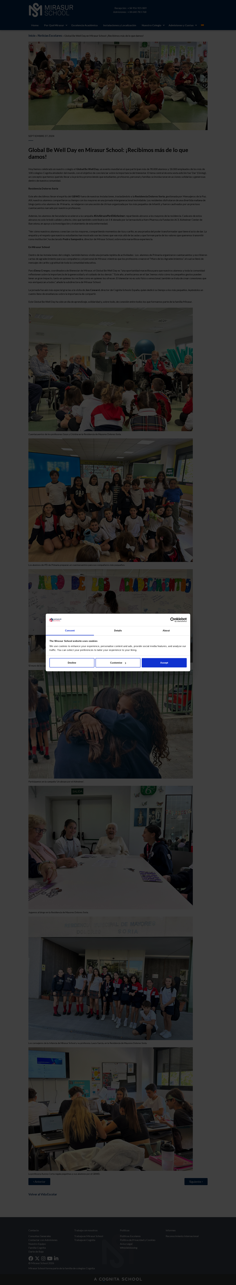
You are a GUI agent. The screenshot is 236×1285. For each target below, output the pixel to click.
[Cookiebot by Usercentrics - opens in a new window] (173, 620)
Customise (116, 662)
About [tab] (166, 630)
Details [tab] (118, 630)
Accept (164, 662)
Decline (72, 662)
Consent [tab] (70, 630)
